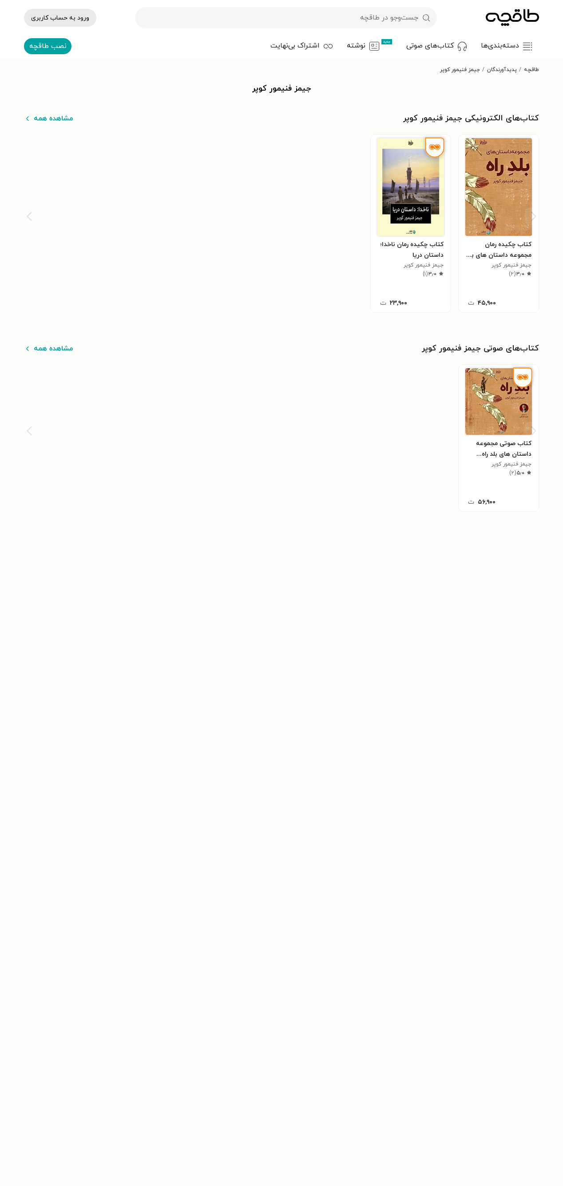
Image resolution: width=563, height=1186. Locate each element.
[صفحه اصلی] (512, 18)
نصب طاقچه (48, 46)
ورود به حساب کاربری (60, 18)
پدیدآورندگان (502, 69)
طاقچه (531, 69)
